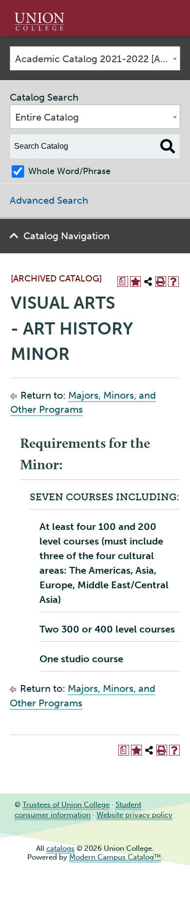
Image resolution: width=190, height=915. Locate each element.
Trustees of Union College (66, 804)
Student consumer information (78, 810)
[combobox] (95, 58)
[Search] (168, 146)
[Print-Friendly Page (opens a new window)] (160, 281)
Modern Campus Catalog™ (115, 857)
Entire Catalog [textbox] (47, 117)
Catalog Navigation (66, 236)
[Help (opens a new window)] (173, 281)
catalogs (60, 848)
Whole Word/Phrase (69, 171)
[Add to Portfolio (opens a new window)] (135, 281)
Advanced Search (49, 200)
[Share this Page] (148, 281)
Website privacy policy (134, 814)
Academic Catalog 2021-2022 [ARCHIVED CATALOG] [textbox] (97, 59)
